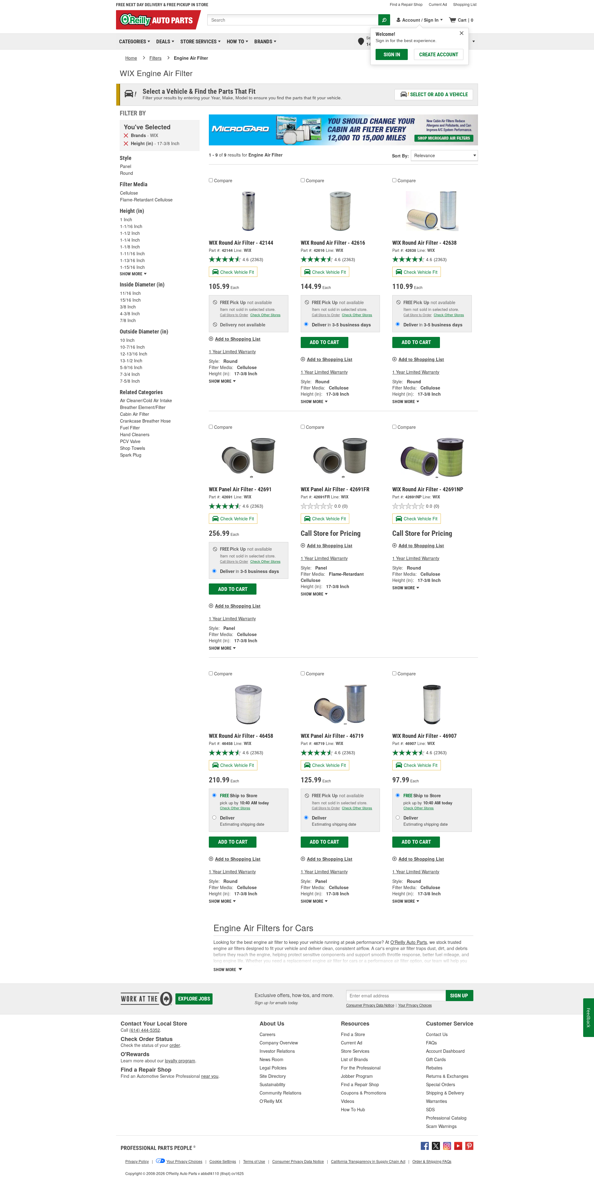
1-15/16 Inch (132, 267)
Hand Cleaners (134, 434)
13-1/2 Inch (131, 360)
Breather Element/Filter (143, 407)
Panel (125, 166)
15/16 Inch (130, 300)
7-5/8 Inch (130, 381)
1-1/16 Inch (131, 226)
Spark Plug (130, 455)
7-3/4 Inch (130, 374)
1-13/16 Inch (132, 260)
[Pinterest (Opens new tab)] (469, 1145)
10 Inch (127, 340)
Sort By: (400, 156)
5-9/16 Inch (131, 367)
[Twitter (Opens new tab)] (436, 1145)
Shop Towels (132, 448)
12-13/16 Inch (133, 354)
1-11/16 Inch (132, 253)
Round (126, 173)
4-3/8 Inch (130, 313)
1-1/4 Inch (130, 240)
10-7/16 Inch (132, 347)
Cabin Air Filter (134, 414)
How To (234, 41)
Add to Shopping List (237, 339)
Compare (223, 180)
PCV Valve (130, 441)
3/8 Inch (128, 306)
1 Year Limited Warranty (232, 351)
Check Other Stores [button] (265, 314)
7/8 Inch (128, 320)
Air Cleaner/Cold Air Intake (146, 400)
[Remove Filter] (126, 135)
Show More (220, 381)
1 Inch (126, 219)
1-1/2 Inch (130, 233)
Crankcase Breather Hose (145, 421)
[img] (461, 33)
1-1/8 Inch (130, 246)
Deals (162, 41)
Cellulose (129, 193)
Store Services (197, 41)
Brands (262, 41)
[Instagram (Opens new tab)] (447, 1145)
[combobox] (292, 19)
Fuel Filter (130, 427)
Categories (131, 41)
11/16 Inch (130, 293)
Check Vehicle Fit (237, 272)
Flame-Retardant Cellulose (146, 199)
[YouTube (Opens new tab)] (458, 1145)
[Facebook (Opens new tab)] (425, 1145)
